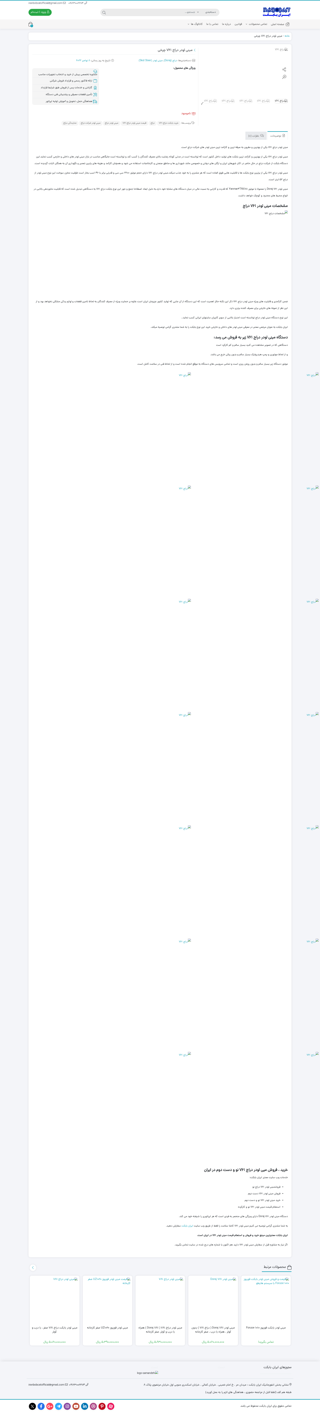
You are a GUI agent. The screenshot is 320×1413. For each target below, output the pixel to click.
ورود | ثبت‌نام (38, 12)
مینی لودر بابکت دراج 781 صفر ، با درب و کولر (54, 1330)
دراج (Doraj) (170, 61)
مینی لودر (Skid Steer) (151, 61)
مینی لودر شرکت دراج (91, 123)
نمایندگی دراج (69, 123)
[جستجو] (104, 12)
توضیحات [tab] (276, 136)
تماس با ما (212, 24)
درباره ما (226, 24)
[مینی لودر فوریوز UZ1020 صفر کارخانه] (107, 1300)
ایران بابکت (187, 1226)
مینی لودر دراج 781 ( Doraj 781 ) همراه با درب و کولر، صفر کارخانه (160, 1330)
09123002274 (76, 3)
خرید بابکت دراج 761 (169, 123)
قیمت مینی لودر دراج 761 (134, 123)
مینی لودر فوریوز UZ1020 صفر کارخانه (107, 1328)
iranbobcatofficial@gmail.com (46, 3)
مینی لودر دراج (111, 123)
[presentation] (202, 104)
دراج (153, 123)
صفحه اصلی (277, 24)
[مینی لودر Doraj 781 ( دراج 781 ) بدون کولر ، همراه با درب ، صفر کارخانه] (213, 1300)
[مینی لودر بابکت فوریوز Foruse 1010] (266, 1300)
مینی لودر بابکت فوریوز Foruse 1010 (266, 1328)
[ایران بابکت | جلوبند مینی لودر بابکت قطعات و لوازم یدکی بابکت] (276, 12)
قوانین (238, 24)
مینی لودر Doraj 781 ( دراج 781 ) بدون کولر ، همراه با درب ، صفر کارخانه (213, 1330)
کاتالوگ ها (196, 24)
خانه (287, 36)
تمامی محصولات (257, 24)
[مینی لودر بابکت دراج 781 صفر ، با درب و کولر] (54, 1300)
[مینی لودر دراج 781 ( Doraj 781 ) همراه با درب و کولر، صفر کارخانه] (160, 1300)
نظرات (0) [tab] (254, 136)
